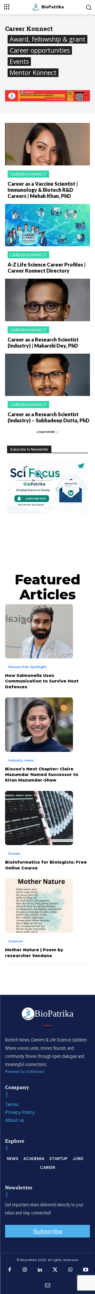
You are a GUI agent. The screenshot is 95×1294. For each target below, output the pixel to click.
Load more (46, 432)
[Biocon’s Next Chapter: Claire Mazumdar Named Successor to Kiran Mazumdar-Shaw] (39, 724)
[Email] (47, 1285)
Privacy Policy (20, 1112)
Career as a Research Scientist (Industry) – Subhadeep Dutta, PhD (48, 417)
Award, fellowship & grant (47, 39)
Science (15, 941)
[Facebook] (9, 1270)
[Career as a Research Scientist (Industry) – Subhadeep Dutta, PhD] (47, 375)
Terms (11, 1104)
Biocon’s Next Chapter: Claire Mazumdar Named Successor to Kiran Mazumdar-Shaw (41, 775)
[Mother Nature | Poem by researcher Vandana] (39, 906)
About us (14, 1120)
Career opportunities (40, 50)
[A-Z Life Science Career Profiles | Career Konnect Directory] (47, 225)
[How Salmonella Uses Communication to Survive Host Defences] (39, 631)
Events (19, 61)
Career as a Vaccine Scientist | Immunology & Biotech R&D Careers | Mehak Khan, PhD (43, 190)
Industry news (21, 760)
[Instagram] (24, 1270)
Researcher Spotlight (27, 667)
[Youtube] (85, 1270)
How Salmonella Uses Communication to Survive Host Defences (42, 681)
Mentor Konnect (33, 72)
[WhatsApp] (70, 1270)
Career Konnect (28, 174)
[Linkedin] (40, 1270)
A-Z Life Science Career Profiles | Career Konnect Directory (47, 267)
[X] (55, 1270)
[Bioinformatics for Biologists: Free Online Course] (39, 818)
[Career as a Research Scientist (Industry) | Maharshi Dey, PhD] (47, 300)
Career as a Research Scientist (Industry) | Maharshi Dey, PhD (43, 342)
